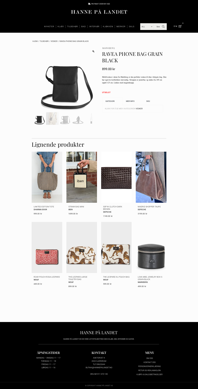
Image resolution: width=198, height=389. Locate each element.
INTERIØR (94, 26)
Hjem (35, 41)
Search (163, 27)
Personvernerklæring (149, 366)
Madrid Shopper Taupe (149, 207)
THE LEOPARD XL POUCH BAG (116, 277)
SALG (132, 26)
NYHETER (49, 26)
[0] (180, 26)
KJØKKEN (108, 26)
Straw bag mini (76, 207)
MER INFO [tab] (130, 101)
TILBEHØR (72, 26)
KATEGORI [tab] (110, 101)
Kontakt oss (150, 362)
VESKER (54, 41)
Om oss (149, 358)
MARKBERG (108, 48)
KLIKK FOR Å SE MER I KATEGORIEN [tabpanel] (124, 109)
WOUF (36, 280)
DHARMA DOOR (40, 209)
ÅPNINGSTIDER (48, 353)
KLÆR (61, 26)
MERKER (121, 26)
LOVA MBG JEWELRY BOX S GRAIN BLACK (150, 278)
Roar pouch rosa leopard (47, 277)
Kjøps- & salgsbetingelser (150, 374)
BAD (83, 26)
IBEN (70, 209)
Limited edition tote (44, 207)
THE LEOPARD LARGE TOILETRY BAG (77, 278)
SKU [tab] (148, 101)
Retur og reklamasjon (149, 370)
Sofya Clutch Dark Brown (112, 208)
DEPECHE (107, 212)
